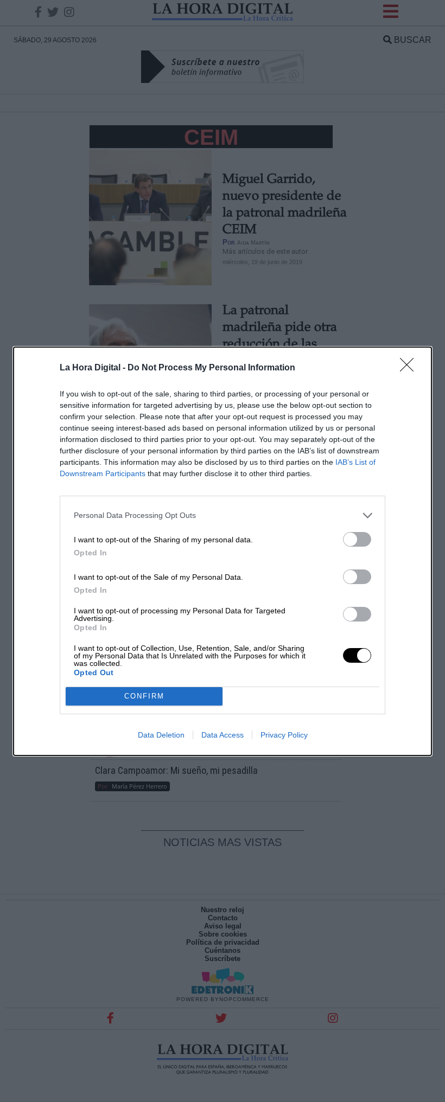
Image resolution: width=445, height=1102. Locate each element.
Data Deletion (161, 735)
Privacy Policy (284, 735)
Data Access (222, 735)
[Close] (410, 368)
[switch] (357, 539)
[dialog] (222, 551)
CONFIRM (144, 696)
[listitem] (222, 515)
